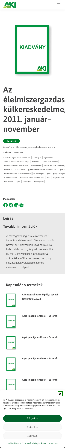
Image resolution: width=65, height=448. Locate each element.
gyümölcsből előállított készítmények (42, 170)
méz (48, 177)
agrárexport (36, 158)
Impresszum (52, 443)
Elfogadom (32, 418)
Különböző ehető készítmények (32, 177)
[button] (60, 393)
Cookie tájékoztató (15, 443)
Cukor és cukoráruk (50, 162)
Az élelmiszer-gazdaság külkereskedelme (33, 147)
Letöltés (11, 141)
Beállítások (32, 435)
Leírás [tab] (8, 218)
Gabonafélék (20, 170)
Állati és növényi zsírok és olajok (16, 162)
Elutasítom (32, 427)
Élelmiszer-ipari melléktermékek (16, 166)
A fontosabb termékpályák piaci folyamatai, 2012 (40, 296)
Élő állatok (8, 170)
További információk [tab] (20, 226)
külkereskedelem (10, 177)
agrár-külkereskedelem (21, 158)
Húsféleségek (38, 173)
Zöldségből (27, 181)
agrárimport (48, 158)
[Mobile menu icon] (59, 5)
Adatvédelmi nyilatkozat (35, 443)
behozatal (36, 162)
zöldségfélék (39, 181)
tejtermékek (8, 181)
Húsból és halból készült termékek (17, 173)
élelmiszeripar (36, 166)
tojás (18, 181)
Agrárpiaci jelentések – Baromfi (39, 315)
